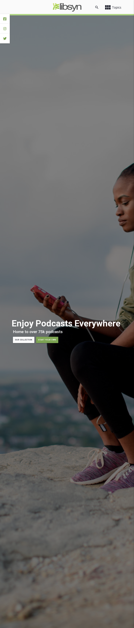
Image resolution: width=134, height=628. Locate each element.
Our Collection (23, 340)
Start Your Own (47, 340)
